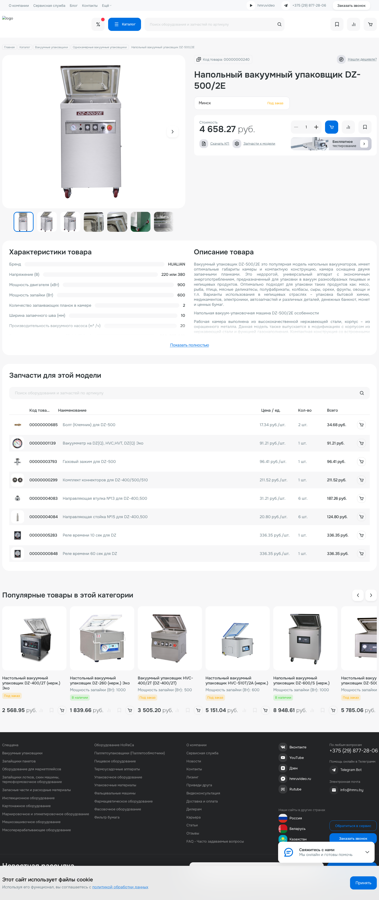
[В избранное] (51, 710)
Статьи (192, 825)
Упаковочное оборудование (118, 777)
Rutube (295, 789)
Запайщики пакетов (19, 761)
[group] (93, 131)
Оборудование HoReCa (114, 745)
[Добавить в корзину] (361, 424)
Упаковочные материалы (115, 785)
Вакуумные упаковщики (51, 47)
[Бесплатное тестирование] (364, 144)
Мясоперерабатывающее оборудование (36, 830)
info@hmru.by (351, 790)
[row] (189, 424)
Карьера (193, 817)
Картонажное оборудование (26, 806)
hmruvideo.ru (300, 778)
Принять (363, 883)
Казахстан (298, 839)
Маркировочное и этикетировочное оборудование (45, 814)
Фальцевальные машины (115, 793)
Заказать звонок (351, 5)
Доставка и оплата (202, 801)
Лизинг (192, 777)
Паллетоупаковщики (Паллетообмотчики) (129, 753)
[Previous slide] (358, 595)
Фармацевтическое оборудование (123, 801)
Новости (193, 761)
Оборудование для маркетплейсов (31, 769)
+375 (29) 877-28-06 (309, 5)
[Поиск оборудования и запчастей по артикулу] (362, 393)
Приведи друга (199, 785)
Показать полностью (189, 345)
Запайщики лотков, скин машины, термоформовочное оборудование (32, 779)
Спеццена (10, 745)
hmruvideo (266, 5)
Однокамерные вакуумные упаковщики (100, 47)
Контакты (90, 5)
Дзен (294, 768)
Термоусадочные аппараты (117, 769)
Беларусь (298, 828)
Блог (74, 5)
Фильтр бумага (107, 817)
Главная (9, 47)
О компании (19, 5)
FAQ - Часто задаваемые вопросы (215, 841)
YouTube (297, 757)
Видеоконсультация (203, 793)
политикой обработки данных (120, 887)
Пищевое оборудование (115, 761)
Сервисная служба (49, 5)
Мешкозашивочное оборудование (31, 822)
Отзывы (192, 833)
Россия (296, 818)
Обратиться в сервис (353, 826)
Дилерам (194, 809)
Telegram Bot (351, 769)
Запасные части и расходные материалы (36, 790)
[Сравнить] (41, 710)
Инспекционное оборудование (28, 798)
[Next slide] (172, 131)
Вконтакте (298, 747)
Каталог (25, 47)
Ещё (105, 5)
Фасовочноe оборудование (117, 809)
